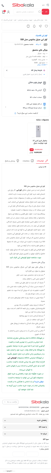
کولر (15, 20)
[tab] (42, 161)
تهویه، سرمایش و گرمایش (25, 20)
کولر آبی (19, 190)
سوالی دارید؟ (39, 381)
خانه (46, 20)
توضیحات (40, 160)
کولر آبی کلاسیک (7, 20)
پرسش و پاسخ (10, 160)
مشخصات (26, 160)
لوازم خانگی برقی (38, 20)
